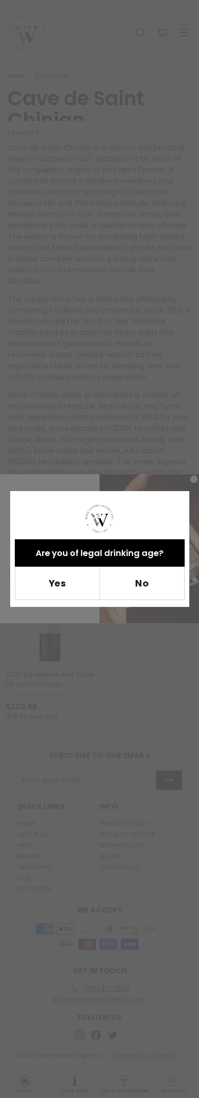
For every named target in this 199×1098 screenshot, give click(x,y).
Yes (57, 583)
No (142, 583)
